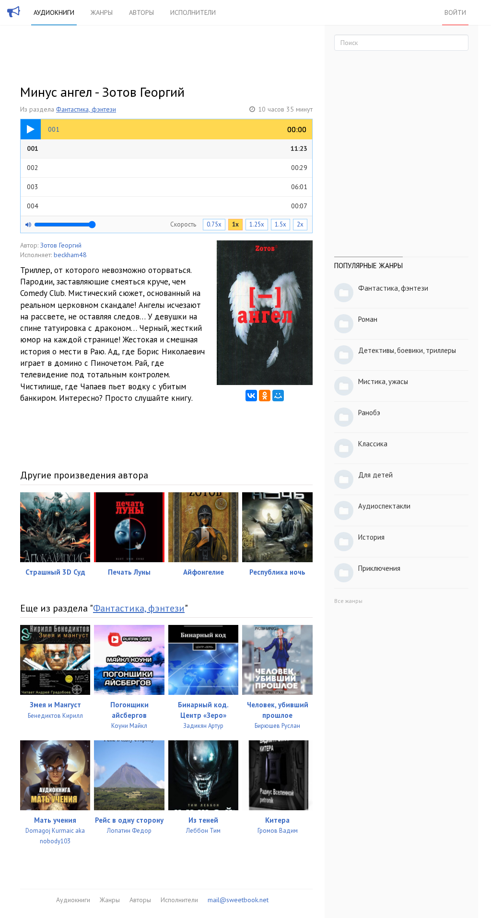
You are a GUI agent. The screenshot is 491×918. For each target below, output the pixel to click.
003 (167, 186)
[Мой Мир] (278, 395)
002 (167, 167)
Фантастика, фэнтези (86, 109)
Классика (372, 443)
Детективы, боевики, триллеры (407, 350)
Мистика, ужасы (383, 381)
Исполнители (193, 12)
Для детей (375, 474)
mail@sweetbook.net (238, 899)
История (371, 537)
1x (235, 224)
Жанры (102, 12)
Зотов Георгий (61, 245)
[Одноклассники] (264, 395)
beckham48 (70, 254)
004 (167, 206)
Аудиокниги (54, 12)
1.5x (280, 224)
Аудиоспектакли (384, 505)
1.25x (256, 224)
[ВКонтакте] (251, 395)
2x (300, 224)
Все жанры (348, 600)
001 (167, 148)
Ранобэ (369, 412)
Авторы (141, 12)
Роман (367, 319)
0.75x (214, 224)
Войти (455, 12)
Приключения (379, 568)
